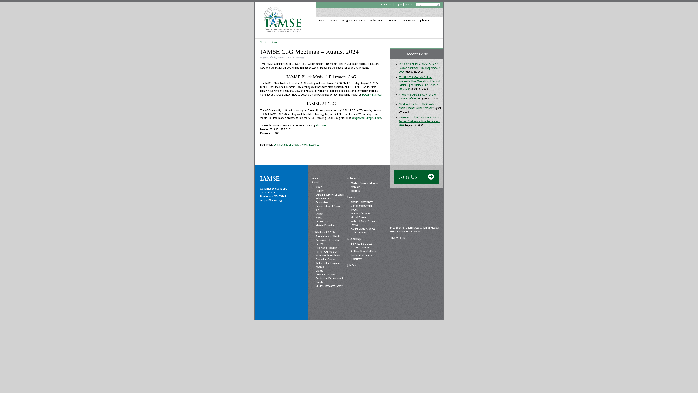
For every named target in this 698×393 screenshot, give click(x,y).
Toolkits (355, 190)
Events (392, 20)
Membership (408, 20)
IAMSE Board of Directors (330, 194)
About (333, 20)
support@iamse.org (271, 200)
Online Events (358, 232)
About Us (264, 42)
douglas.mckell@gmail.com (366, 117)
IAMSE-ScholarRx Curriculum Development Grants (329, 278)
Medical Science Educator (365, 183)
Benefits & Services (361, 243)
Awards (320, 266)
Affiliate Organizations (363, 251)
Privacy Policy (397, 237)
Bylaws (319, 213)
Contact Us (386, 4)
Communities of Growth (287, 144)
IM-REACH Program (327, 251)
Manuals (355, 187)
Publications (377, 20)
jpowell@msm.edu (372, 94)
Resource (314, 144)
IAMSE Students (360, 247)
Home (322, 20)
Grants (319, 270)
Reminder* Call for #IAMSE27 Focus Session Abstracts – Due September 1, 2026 (420, 121)
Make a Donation (325, 225)
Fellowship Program (326, 247)
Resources (356, 258)
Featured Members (361, 255)
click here (321, 125)
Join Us (408, 4)
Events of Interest (361, 213)
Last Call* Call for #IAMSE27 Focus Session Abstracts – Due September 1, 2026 (420, 68)
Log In (398, 4)
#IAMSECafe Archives (363, 228)
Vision (319, 187)
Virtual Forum (358, 217)
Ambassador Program (328, 263)
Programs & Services (353, 20)
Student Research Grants (329, 286)
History (320, 190)
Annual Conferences (362, 202)
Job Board (425, 20)
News (274, 42)
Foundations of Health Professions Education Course (328, 240)
